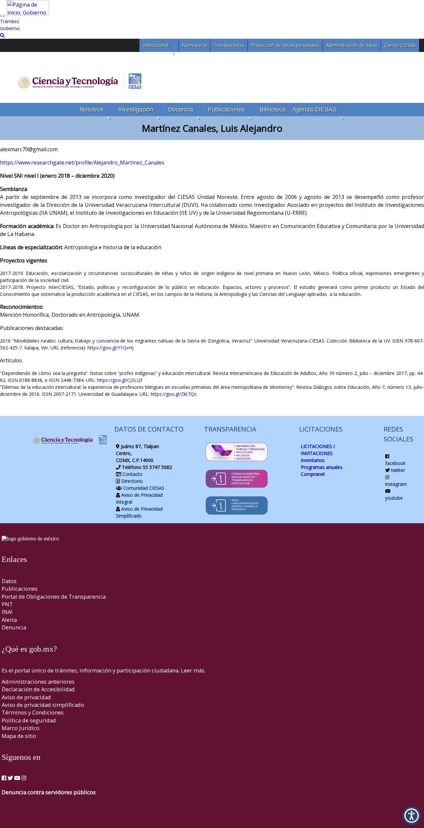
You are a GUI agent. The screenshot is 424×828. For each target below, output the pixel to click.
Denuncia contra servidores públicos (49, 792)
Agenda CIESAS (314, 109)
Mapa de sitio (19, 736)
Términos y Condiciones (33, 712)
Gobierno (10, 28)
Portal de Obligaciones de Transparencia (54, 596)
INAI (7, 612)
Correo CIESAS (400, 45)
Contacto (131, 474)
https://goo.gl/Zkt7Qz (173, 394)
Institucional (156, 45)
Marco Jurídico (20, 728)
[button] (411, 815)
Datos (9, 581)
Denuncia (14, 627)
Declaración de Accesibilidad (38, 689)
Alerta (9, 619)
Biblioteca (273, 109)
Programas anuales (322, 467)
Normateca (194, 45)
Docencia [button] (180, 109)
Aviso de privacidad (26, 697)
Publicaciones (226, 109)
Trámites (9, 21)
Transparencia (229, 45)
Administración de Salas (351, 45)
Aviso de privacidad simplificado (43, 705)
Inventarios (313, 460)
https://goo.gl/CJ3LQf (119, 380)
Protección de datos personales (285, 45)
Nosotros (92, 109)
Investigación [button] (136, 109)
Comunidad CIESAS (143, 488)
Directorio (131, 481)
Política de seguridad (29, 720)
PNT (7, 604)
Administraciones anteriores (38, 681)
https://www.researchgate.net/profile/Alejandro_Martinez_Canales (82, 162)
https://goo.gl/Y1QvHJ (110, 348)
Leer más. (193, 670)
